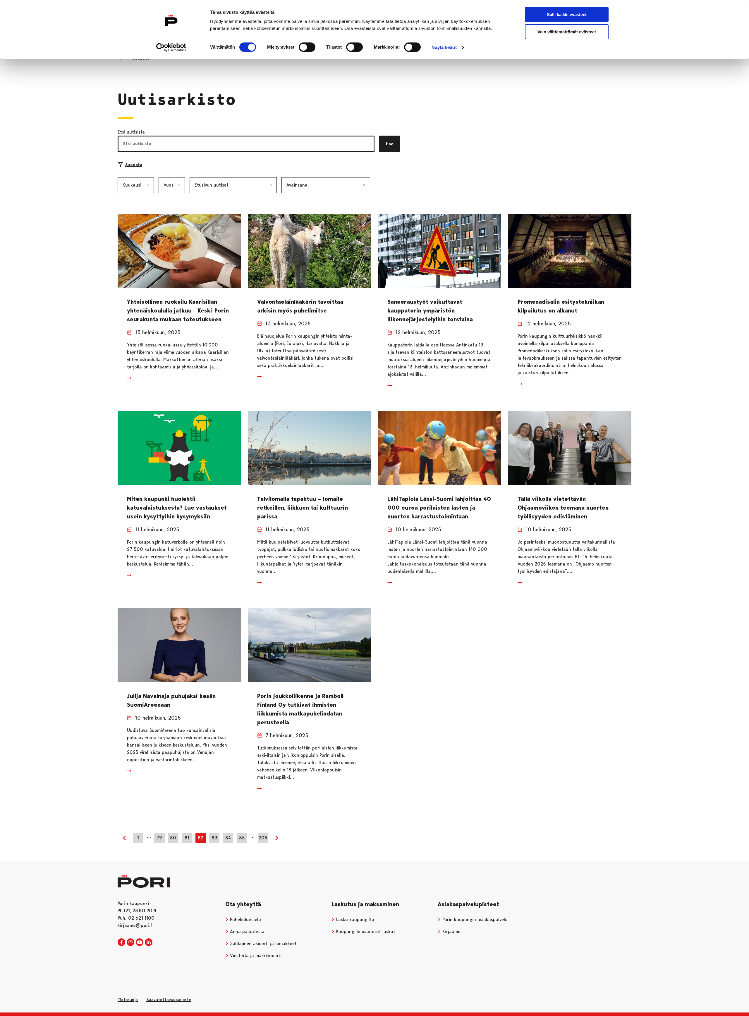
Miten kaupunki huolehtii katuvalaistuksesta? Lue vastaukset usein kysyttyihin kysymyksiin (177, 507)
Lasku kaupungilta (354, 919)
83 (214, 838)
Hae (390, 143)
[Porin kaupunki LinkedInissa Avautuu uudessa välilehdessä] (148, 942)
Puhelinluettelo (245, 919)
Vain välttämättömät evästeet (566, 31)
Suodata (133, 164)
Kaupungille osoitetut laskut (365, 931)
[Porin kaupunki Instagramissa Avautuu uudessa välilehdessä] (130, 942)
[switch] (307, 47)
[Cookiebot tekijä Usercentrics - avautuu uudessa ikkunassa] (171, 47)
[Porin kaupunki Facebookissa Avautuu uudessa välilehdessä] (121, 942)
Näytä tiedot (444, 47)
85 (242, 838)
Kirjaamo (451, 931)
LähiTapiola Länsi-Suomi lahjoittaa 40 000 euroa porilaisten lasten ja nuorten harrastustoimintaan (439, 507)
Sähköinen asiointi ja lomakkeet (263, 943)
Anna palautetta (246, 931)
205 (263, 838)
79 (159, 838)
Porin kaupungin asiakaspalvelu (474, 919)
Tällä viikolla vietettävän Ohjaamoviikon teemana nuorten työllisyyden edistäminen (563, 507)
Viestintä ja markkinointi (255, 955)
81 (187, 838)
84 (228, 838)
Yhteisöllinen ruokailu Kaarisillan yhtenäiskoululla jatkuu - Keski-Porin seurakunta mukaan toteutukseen (178, 310)
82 (200, 838)
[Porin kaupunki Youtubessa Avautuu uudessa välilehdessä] (139, 942)
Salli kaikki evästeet (567, 14)
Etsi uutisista (131, 132)
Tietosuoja (128, 999)
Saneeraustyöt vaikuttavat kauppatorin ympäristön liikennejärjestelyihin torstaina (430, 310)
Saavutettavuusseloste (168, 999)
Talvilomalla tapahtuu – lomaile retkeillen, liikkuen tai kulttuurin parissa (302, 507)
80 (173, 838)
